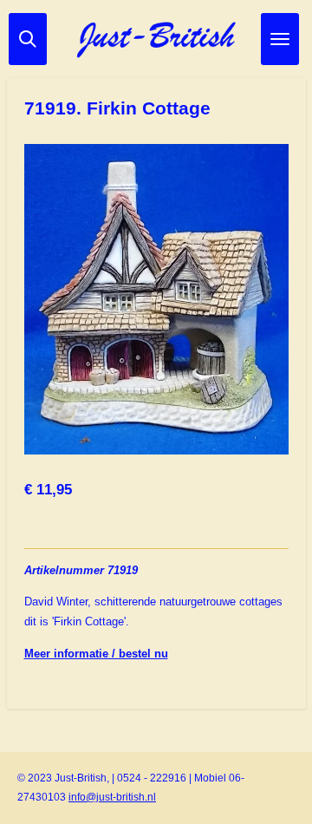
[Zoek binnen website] (28, 39)
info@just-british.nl (112, 797)
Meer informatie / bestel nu (96, 653)
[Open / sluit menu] (280, 39)
